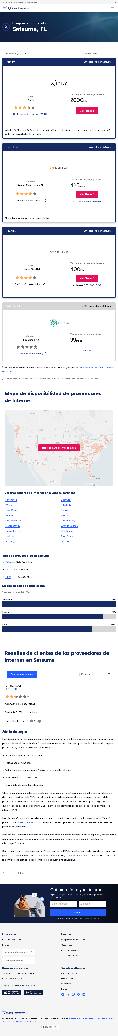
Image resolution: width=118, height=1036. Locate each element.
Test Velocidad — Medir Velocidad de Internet (20, 973)
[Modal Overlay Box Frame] (59, 903)
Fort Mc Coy (68, 520)
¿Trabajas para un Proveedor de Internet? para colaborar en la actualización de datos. (50, 378)
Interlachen (67, 505)
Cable (8, 562)
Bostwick (66, 499)
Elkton (64, 515)
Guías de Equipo (68, 945)
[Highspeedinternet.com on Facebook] (62, 995)
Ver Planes (84, 110)
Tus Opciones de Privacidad (26, 1021)
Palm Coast (67, 536)
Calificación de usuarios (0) (30, 353)
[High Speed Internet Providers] (16, 8)
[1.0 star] (16, 107)
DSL (7, 569)
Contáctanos (66, 984)
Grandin (65, 541)
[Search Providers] (32, 952)
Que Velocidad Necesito (12, 978)
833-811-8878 (92, 201)
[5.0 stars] (33, 107)
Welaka (9, 505)
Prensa (64, 989)
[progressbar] (59, 604)
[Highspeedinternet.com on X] (68, 995)
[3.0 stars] (24, 107)
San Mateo (11, 499)
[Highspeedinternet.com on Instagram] (73, 995)
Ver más (87, 350)
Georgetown (12, 525)
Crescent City (13, 520)
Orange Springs (69, 525)
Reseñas (5, 945)
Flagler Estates (13, 531)
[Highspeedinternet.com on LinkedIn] (83, 995)
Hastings (10, 541)
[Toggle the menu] (113, 8)
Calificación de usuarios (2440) (30, 114)
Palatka (9, 515)
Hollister (10, 536)
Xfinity (10, 62)
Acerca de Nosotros (69, 973)
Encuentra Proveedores (11, 940)
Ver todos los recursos (70, 955)
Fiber (8, 576)
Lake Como (11, 510)
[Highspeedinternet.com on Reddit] (78, 995)
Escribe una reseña (22, 674)
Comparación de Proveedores (73, 940)
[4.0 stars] (29, 107)
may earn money (11, 2)
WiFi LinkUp (14, 306)
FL (12, 873)
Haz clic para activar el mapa (59, 447)
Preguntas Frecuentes (70, 950)
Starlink (11, 231)
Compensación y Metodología (81, 1018)
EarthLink (12, 147)
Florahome (67, 531)
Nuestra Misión (67, 978)
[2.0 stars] (20, 107)
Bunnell (65, 510)
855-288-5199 (92, 285)
